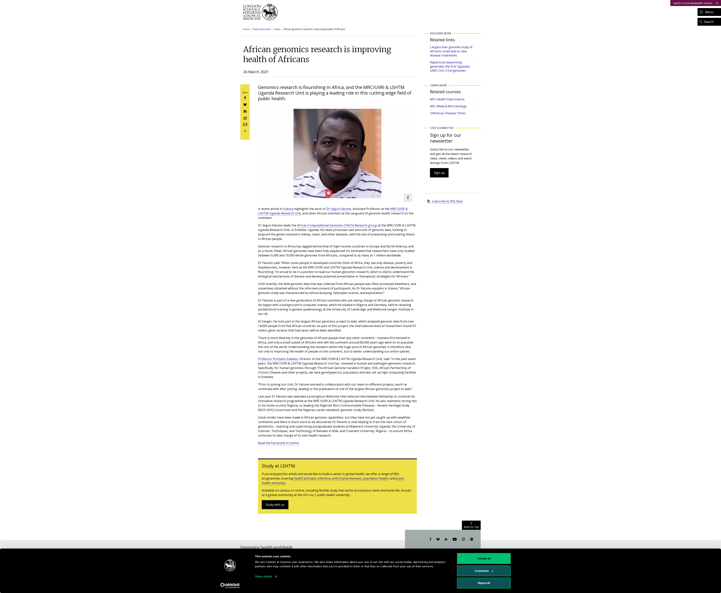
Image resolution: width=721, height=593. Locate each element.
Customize (482, 570)
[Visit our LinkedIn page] (446, 539)
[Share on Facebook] (245, 97)
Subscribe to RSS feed (447, 201)
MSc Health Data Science (447, 99)
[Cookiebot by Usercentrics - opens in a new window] (230, 585)
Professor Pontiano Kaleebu (278, 359)
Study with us (275, 505)
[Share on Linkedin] (245, 110)
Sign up (439, 173)
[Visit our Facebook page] (430, 539)
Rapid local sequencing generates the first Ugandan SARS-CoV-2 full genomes (450, 66)
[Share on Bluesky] (245, 104)
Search (708, 22)
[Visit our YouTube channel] (455, 539)
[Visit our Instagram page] (463, 539)
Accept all (483, 558)
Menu (709, 12)
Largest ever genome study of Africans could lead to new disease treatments (451, 51)
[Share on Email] (245, 124)
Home (246, 29)
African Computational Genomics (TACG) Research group (337, 225)
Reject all (484, 583)
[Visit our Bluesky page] (438, 539)
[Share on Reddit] (245, 117)
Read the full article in (278, 443)
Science (288, 209)
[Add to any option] (245, 130)
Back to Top (471, 527)
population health (375, 478)
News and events (262, 29)
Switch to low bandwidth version (692, 3)
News (277, 29)
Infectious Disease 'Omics (448, 113)
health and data (305, 478)
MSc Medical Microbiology (448, 106)
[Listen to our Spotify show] (471, 539)
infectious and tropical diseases (339, 478)
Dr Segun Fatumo (338, 209)
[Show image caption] (408, 197)
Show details (263, 576)
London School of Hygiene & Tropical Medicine (261, 12)
